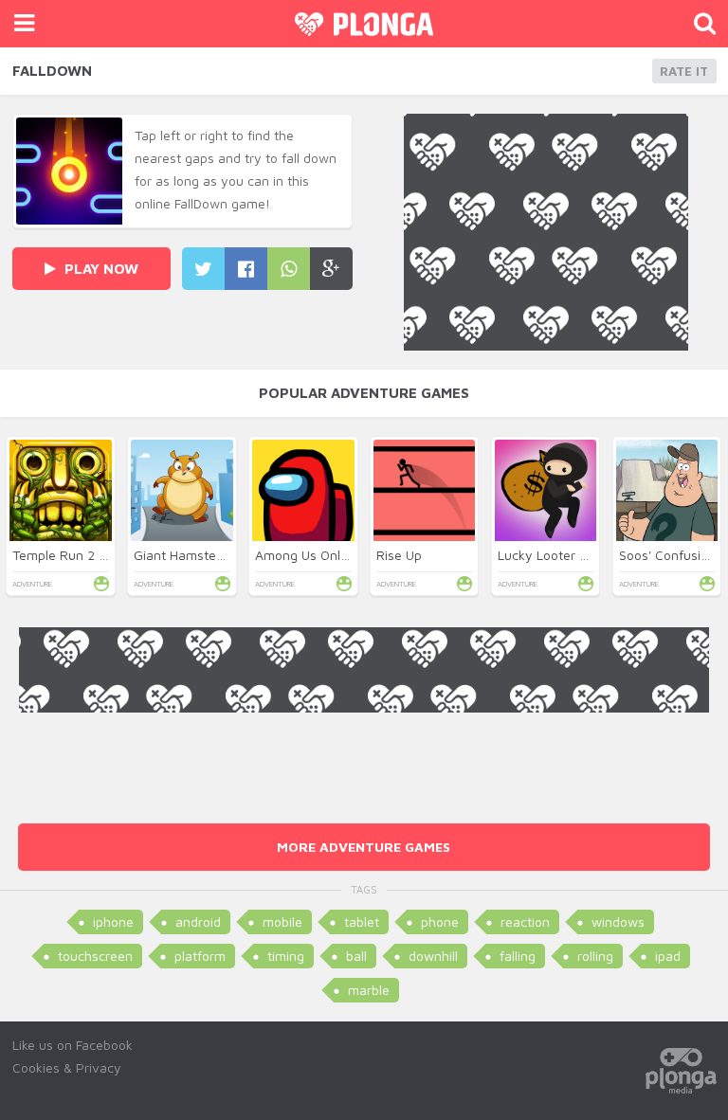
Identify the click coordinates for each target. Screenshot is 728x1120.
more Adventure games (363, 847)
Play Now (99, 269)
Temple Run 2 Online (74, 555)
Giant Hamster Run (191, 555)
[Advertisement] (364, 755)
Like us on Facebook (72, 1045)
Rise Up (399, 555)
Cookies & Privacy (66, 1067)
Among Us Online (306, 555)
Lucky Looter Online (557, 555)
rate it (684, 71)
